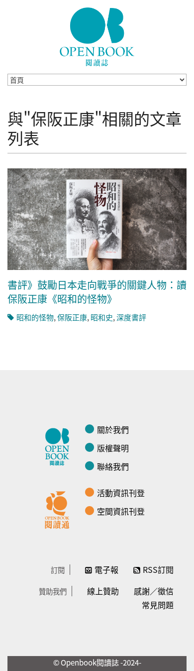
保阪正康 (72, 317)
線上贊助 (103, 591)
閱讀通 (60, 509)
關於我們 (113, 429)
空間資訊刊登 (121, 511)
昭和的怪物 (35, 317)
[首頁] (97, 36)
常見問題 (158, 605)
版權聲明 (113, 448)
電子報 (106, 569)
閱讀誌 (60, 445)
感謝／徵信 (154, 591)
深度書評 (131, 317)
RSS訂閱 (158, 569)
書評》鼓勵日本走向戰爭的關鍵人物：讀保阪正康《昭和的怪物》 (97, 291)
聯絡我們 (113, 466)
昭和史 (102, 317)
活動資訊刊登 (121, 493)
